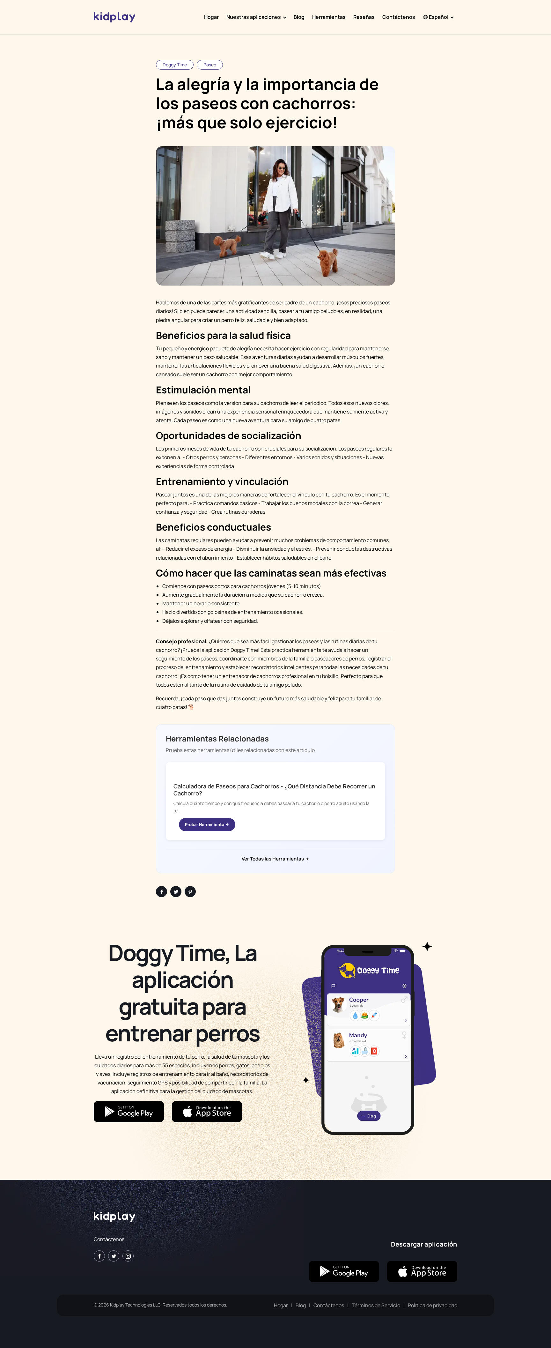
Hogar (211, 16)
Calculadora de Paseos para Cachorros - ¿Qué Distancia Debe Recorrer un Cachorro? (274, 789)
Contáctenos (398, 16)
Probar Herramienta (205, 824)
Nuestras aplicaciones (253, 16)
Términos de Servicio (376, 1305)
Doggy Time (175, 65)
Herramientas (329, 16)
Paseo (209, 65)
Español (438, 16)
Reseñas (364, 16)
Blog (299, 16)
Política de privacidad (432, 1305)
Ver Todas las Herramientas (273, 858)
